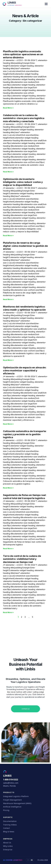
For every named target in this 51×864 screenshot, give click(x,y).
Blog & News (8, 831)
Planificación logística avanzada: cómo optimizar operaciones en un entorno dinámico (23, 54)
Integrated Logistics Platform (16, 796)
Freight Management (12, 800)
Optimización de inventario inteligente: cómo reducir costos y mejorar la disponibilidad (23, 182)
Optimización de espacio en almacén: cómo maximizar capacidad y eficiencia (24, 370)
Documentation (10, 821)
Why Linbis (8, 846)
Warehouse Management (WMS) (17, 803)
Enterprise (7, 849)
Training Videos (10, 824)
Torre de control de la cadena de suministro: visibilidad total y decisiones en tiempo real (22, 559)
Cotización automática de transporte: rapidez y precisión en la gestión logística (24, 434)
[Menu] (46, 4)
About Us (7, 842)
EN (28, 860)
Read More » (8, 108)
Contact (6, 828)
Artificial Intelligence (12, 806)
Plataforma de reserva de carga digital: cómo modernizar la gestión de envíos (25, 245)
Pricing (6, 810)
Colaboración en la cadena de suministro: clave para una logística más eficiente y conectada (23, 118)
